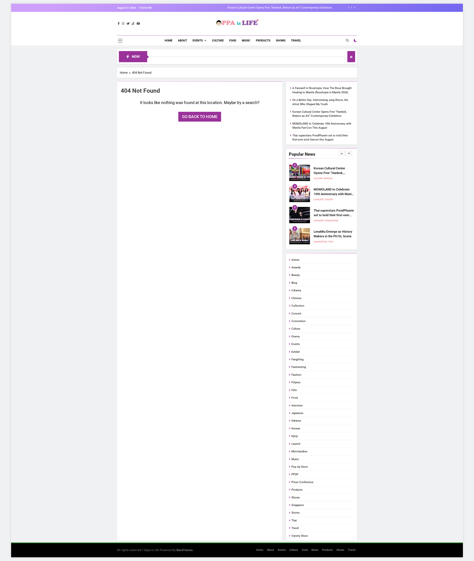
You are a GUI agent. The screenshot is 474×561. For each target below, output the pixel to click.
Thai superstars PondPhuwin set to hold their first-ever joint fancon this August (334, 215)
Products (263, 40)
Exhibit (295, 352)
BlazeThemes (184, 550)
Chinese (296, 298)
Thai (330, 241)
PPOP (294, 474)
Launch (295, 444)
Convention (298, 321)
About (182, 40)
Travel (296, 40)
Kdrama (296, 420)
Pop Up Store (299, 466)
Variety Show (299, 535)
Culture (218, 40)
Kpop (294, 436)
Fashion (296, 374)
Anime (295, 260)
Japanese (297, 413)
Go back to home (199, 116)
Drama (295, 336)
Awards (296, 267)
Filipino (296, 382)
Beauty (295, 275)
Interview (297, 405)
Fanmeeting (331, 220)
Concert (319, 199)
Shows (281, 40)
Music (246, 40)
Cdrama (296, 290)
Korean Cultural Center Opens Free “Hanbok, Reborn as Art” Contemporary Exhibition (280, 7)
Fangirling (297, 359)
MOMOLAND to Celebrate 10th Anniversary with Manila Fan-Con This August (334, 194)
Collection (297, 305)
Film (294, 390)
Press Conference (302, 482)
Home (168, 40)
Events (198, 40)
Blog (294, 282)
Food (232, 40)
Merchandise (299, 451)
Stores (295, 512)
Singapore (297, 505)
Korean (328, 178)
